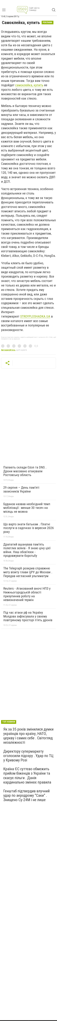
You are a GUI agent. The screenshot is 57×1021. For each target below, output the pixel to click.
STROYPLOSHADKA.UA (35, 316)
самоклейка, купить (29, 85)
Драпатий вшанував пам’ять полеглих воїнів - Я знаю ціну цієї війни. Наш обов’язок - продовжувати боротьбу (26, 550)
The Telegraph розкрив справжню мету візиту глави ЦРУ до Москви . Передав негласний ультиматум (27, 572)
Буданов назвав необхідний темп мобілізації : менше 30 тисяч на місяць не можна (26, 508)
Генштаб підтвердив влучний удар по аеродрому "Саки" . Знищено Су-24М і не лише (26, 795)
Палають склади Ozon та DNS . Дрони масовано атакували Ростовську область (24, 471)
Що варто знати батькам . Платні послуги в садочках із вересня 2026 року (28, 528)
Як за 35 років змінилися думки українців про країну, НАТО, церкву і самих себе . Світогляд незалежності (28, 736)
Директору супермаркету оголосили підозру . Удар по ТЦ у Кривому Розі (28, 755)
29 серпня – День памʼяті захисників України (21, 489)
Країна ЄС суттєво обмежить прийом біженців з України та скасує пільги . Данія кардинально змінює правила (27, 775)
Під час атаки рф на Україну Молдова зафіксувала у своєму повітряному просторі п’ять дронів (27, 616)
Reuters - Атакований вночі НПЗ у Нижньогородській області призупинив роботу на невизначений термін (26, 594)
